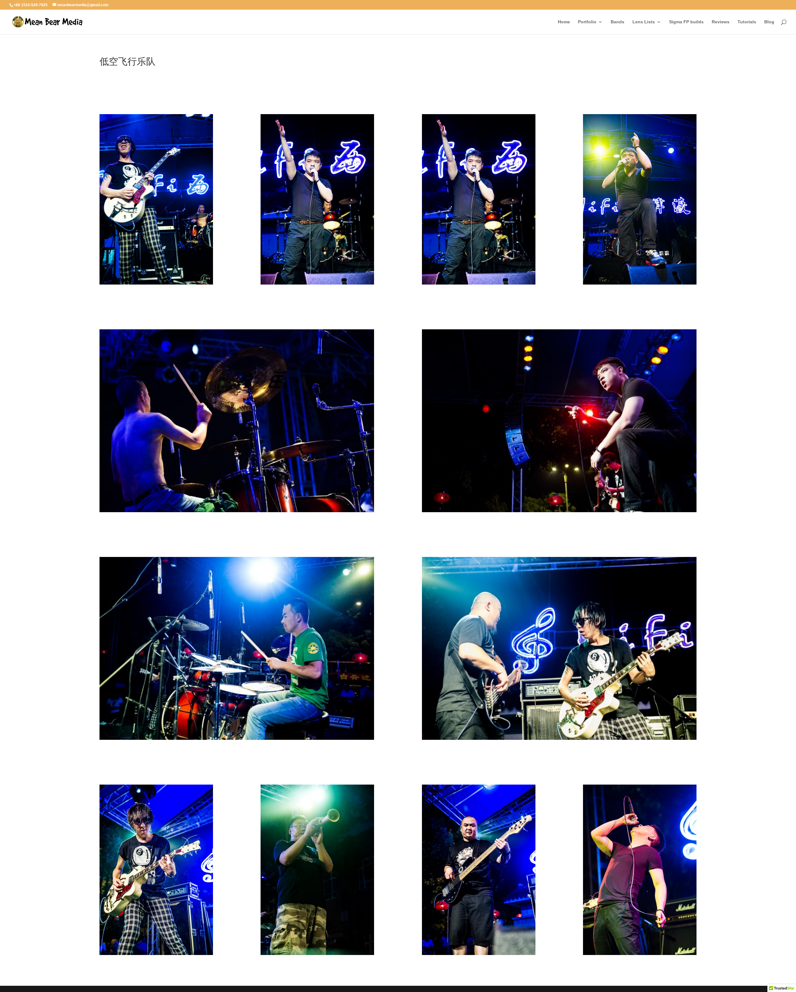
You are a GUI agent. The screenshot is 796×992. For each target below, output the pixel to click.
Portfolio (587, 22)
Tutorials (747, 22)
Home (564, 22)
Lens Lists (643, 22)
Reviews (720, 22)
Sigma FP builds (686, 22)
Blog (769, 22)
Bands (617, 22)
